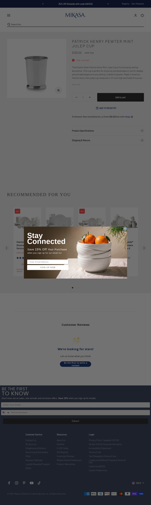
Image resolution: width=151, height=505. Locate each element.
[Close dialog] (125, 228)
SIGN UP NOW (47, 267)
